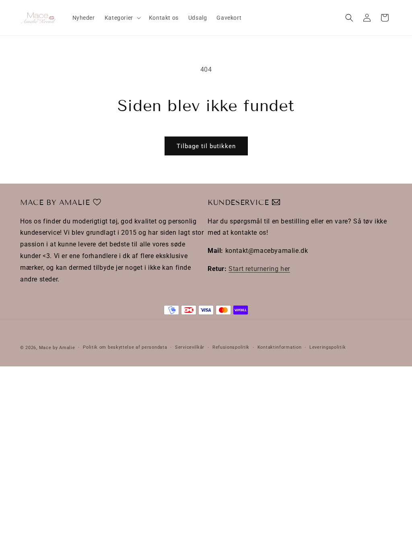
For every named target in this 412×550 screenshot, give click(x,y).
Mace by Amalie (57, 347)
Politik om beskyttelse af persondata (125, 347)
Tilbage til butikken (206, 146)
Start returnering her (259, 269)
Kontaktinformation (280, 347)
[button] (122, 17)
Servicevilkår (189, 347)
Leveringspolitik (327, 347)
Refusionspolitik (230, 347)
